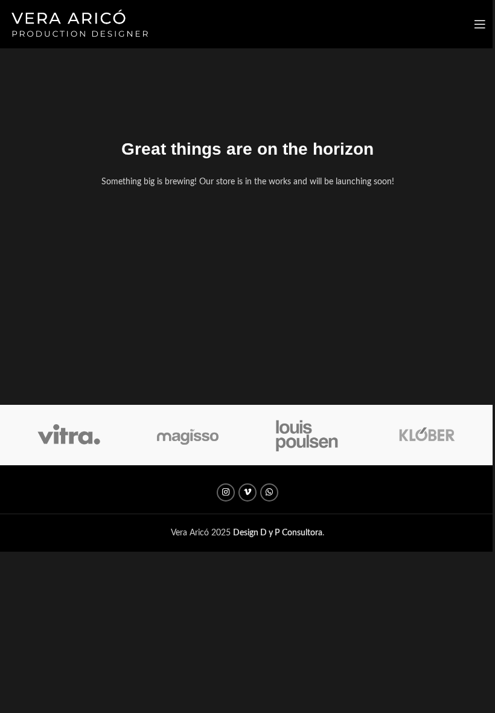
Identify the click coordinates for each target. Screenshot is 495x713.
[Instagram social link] (226, 492)
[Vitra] (68, 435)
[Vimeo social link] (247, 492)
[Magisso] (188, 435)
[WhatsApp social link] (269, 492)
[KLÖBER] (425, 435)
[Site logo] (79, 24)
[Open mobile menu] (480, 24)
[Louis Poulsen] (307, 435)
